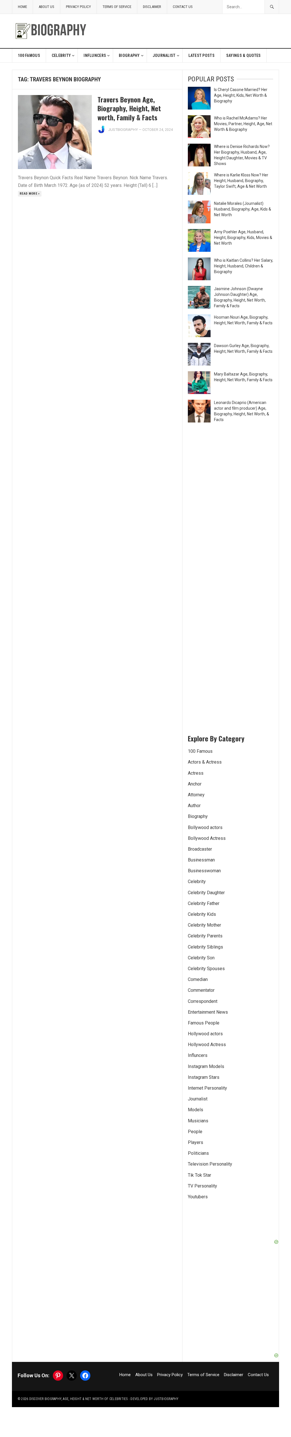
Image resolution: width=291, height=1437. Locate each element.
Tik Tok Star (199, 1175)
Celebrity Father (203, 903)
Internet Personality (207, 1088)
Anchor (194, 784)
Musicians (198, 1120)
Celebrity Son (201, 957)
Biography (129, 55)
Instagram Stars (203, 1077)
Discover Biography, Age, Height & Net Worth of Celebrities (78, 1399)
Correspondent (202, 1001)
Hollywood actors (205, 1033)
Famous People (203, 1023)
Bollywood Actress (207, 838)
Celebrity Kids (202, 914)
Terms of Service (117, 7)
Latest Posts (201, 55)
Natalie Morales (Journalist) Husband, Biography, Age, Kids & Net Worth (242, 209)
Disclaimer (152, 7)
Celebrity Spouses (206, 968)
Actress (195, 773)
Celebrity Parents (205, 936)
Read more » (30, 193)
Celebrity (61, 55)
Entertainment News (208, 1012)
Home (22, 7)
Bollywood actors (205, 827)
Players (195, 1142)
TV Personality (202, 1186)
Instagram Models (206, 1066)
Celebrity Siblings (205, 947)
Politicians (198, 1153)
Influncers (95, 55)
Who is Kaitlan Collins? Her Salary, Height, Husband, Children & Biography (243, 266)
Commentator (201, 990)
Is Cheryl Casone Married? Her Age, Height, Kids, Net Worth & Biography (240, 95)
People (195, 1131)
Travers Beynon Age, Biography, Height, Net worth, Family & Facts (129, 108)
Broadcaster (200, 849)
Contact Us (183, 7)
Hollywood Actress (207, 1044)
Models (195, 1109)
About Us (46, 7)
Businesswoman (204, 870)
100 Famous (29, 55)
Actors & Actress (205, 762)
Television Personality (210, 1164)
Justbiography (123, 129)
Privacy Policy (78, 7)
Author (194, 805)
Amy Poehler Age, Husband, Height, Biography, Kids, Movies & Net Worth (243, 238)
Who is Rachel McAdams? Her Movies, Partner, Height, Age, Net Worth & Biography (243, 124)
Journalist (164, 55)
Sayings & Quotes (243, 55)
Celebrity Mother (204, 925)
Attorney (196, 794)
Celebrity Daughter (206, 892)
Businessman (201, 860)
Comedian (198, 979)
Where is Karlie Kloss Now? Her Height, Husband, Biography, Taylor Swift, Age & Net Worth (241, 181)
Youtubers (198, 1196)
